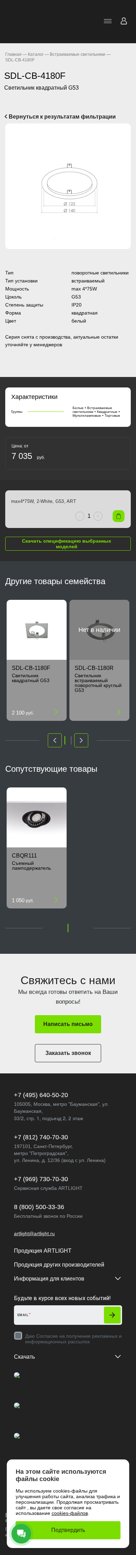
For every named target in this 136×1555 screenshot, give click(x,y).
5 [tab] (75, 238)
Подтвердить (68, 1530)
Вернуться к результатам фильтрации (61, 117)
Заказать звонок (68, 1053)
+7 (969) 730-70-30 (41, 1179)
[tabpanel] (68, 186)
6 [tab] (82, 238)
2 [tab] (54, 238)
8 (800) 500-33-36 (39, 1206)
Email (23, 1315)
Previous (13, 186)
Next (122, 186)
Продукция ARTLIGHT (42, 1251)
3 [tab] (61, 238)
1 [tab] (47, 238)
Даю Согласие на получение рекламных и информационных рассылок (73, 1338)
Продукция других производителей (59, 1265)
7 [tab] (89, 238)
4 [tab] (68, 238)
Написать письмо (68, 1024)
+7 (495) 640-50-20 (41, 1095)
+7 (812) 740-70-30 (41, 1137)
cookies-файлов (70, 1513)
